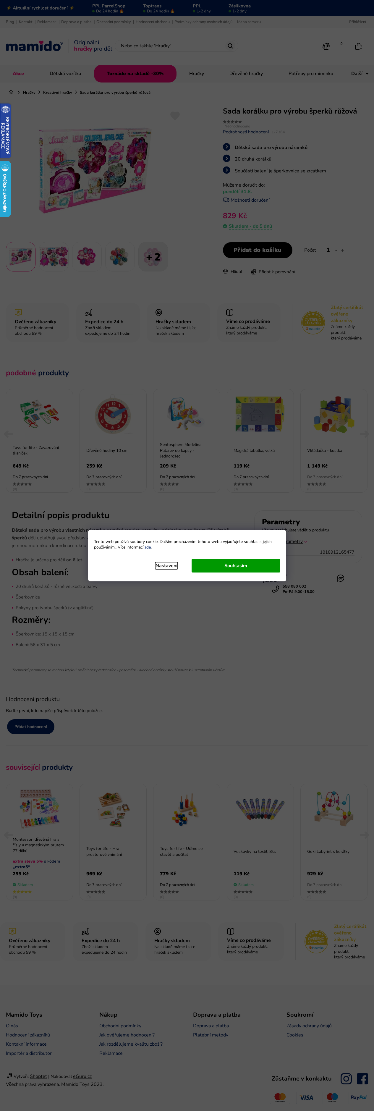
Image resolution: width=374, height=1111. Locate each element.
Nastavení (166, 565)
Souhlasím (235, 565)
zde (148, 547)
